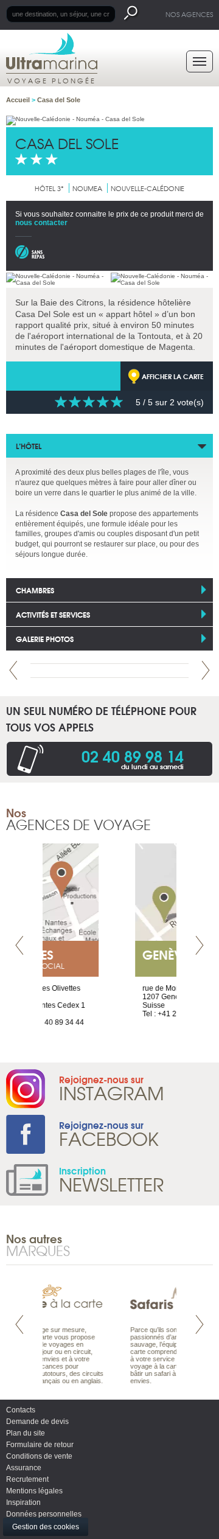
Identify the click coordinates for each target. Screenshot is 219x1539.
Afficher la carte (173, 376)
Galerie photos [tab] (45, 638)
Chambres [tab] (35, 590)
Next (205, 670)
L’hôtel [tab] (28, 446)
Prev (13, 670)
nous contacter (41, 222)
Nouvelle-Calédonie (147, 188)
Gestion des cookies (45, 1527)
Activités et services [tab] (53, 614)
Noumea (87, 188)
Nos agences (189, 14)
